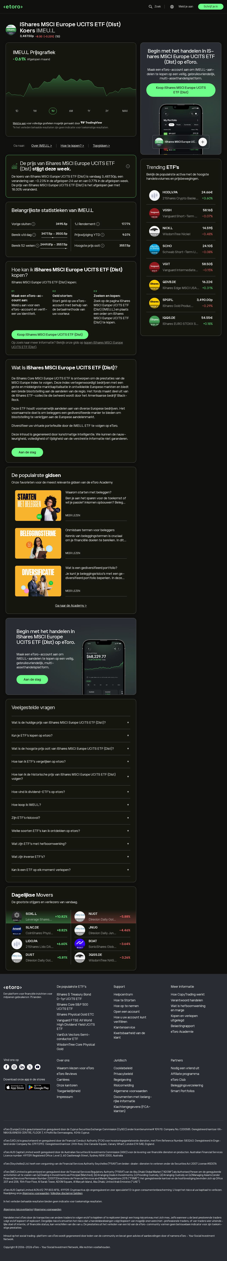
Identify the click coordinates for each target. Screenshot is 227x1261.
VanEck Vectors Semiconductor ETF (73, 1037)
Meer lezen (72, 515)
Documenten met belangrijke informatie (133, 1099)
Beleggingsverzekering (187, 1085)
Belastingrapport (183, 1026)
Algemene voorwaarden (130, 1091)
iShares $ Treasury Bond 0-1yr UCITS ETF (74, 996)
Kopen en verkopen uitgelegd (184, 1018)
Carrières (63, 1079)
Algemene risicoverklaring (18, 1209)
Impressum (65, 1097)
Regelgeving (122, 1079)
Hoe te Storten (124, 1000)
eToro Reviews (67, 1074)
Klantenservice (124, 1027)
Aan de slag (27, 452)
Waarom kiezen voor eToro (75, 1068)
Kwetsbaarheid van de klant (129, 1035)
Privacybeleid (123, 1074)
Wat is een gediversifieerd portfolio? (91, 568)
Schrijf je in (211, 6)
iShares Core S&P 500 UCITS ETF (72, 1007)
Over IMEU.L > (41, 145)
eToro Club (178, 1079)
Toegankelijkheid (68, 1091)
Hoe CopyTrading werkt (188, 994)
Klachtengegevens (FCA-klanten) (132, 1109)
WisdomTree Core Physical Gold (76, 1047)
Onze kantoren (67, 1085)
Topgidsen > (101, 145)
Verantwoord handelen (187, 1000)
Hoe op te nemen (126, 1006)
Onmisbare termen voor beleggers (90, 530)
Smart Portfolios (183, 1091)
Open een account (127, 1011)
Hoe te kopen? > (72, 145)
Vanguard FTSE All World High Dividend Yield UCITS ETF (76, 1025)
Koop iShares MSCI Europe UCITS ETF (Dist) (181, 90)
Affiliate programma (185, 1074)
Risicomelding (124, 1085)
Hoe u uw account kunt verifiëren (130, 1019)
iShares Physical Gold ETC (75, 1014)
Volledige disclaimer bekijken (67, 1193)
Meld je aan (186, 6)
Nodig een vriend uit (185, 1068)
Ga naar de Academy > (71, 605)
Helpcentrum (123, 994)
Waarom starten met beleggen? (88, 492)
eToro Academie (182, 1031)
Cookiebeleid (123, 1068)
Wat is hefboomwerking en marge (188, 1008)
